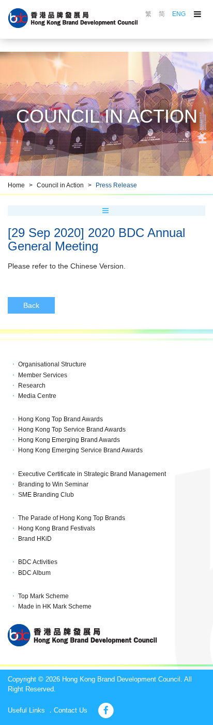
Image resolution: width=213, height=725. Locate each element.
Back (31, 305)
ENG (179, 14)
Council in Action (60, 185)
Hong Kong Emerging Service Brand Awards (80, 450)
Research (31, 385)
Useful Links (26, 710)
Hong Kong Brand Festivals (56, 528)
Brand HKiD (35, 538)
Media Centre (37, 396)
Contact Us (70, 710)
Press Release (116, 185)
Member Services (42, 375)
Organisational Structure (52, 364)
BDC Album (34, 572)
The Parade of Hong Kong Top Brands (71, 518)
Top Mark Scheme (43, 596)
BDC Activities (37, 562)
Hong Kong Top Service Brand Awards (72, 429)
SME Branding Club (46, 494)
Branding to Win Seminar (53, 484)
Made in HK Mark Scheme (55, 606)
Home (16, 185)
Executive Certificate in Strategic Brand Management (92, 474)
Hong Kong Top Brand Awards (60, 419)
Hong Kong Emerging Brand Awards (69, 439)
